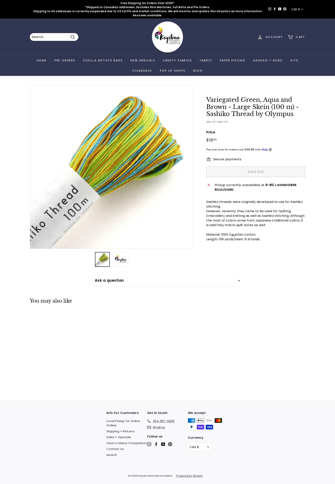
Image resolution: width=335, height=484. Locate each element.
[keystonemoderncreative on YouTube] (163, 444)
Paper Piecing (232, 60)
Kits (294, 60)
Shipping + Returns (120, 431)
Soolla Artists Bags (103, 60)
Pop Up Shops (173, 71)
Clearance (142, 71)
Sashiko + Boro (268, 60)
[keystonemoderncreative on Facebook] (156, 444)
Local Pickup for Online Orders (123, 423)
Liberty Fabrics (177, 60)
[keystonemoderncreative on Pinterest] (170, 444)
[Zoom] (111, 167)
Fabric (206, 60)
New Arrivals (142, 60)
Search (111, 455)
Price (210, 132)
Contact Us (115, 449)
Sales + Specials (118, 437)
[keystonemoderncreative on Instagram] (149, 444)
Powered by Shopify (189, 476)
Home (42, 60)
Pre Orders (64, 60)
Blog (198, 71)
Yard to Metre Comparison (126, 443)
